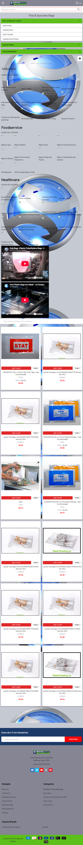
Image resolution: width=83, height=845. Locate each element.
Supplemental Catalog (10, 39)
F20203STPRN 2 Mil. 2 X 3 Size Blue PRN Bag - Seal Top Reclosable (62, 503)
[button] (79, 58)
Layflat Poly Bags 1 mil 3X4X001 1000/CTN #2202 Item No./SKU (20, 630)
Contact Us (6, 793)
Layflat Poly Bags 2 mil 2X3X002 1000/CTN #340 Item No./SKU (62, 568)
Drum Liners (47, 801)
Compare (36, 368)
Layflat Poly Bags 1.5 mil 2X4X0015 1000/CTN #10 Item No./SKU (20, 568)
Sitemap (5, 813)
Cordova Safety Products (11, 827)
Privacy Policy (7, 801)
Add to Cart (16, 368)
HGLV (21, 502)
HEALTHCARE (8, 34)
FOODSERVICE (8, 30)
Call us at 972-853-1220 (41, 764)
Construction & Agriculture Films (55, 797)
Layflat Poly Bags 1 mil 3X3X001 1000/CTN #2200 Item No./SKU (20, 438)
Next (57, 715)
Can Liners (47, 793)
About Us (5, 789)
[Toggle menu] (3, 3)
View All (45, 827)
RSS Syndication (8, 809)
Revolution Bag (7, 805)
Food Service (48, 805)
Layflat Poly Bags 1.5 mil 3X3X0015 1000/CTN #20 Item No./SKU (62, 630)
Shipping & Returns (9, 797)
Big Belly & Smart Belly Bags (53, 789)
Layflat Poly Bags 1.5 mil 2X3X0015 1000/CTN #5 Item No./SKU (62, 373)
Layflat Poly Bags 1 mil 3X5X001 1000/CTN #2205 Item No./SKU (20, 692)
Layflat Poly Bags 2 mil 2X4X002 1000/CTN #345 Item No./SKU (62, 692)
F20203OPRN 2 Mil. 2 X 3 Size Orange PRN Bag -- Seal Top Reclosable (62, 438)
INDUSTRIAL (7, 25)
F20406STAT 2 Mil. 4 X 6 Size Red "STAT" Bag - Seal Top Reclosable (21, 373)
